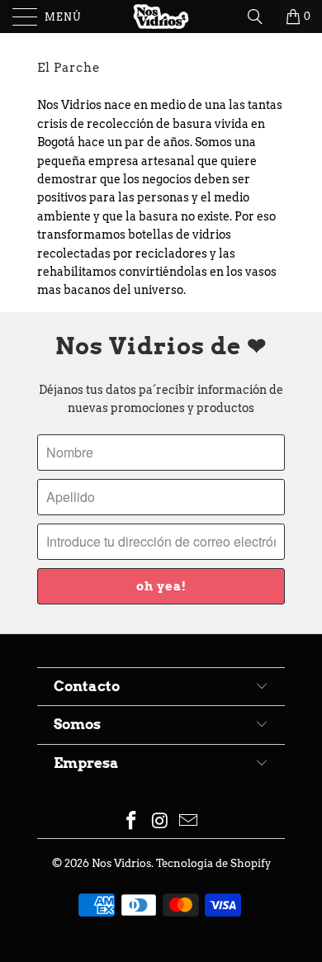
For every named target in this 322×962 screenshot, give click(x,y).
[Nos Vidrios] (161, 16)
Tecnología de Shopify (213, 863)
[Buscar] (261, 16)
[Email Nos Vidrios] (189, 822)
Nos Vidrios (121, 863)
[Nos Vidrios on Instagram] (160, 822)
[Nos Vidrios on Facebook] (131, 822)
